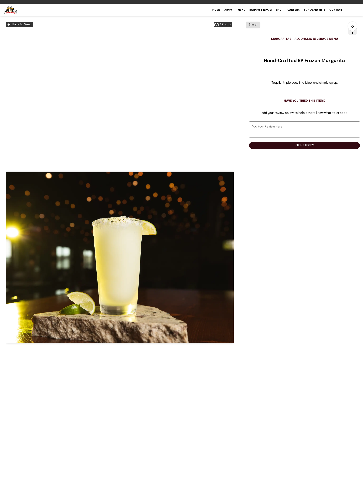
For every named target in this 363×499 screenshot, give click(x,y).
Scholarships (315, 10)
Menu (242, 10)
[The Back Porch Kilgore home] (20, 10)
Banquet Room (260, 10)
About (229, 10)
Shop (280, 10)
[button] (19, 24)
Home (216, 10)
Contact (335, 10)
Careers (293, 10)
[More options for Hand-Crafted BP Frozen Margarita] (352, 26)
